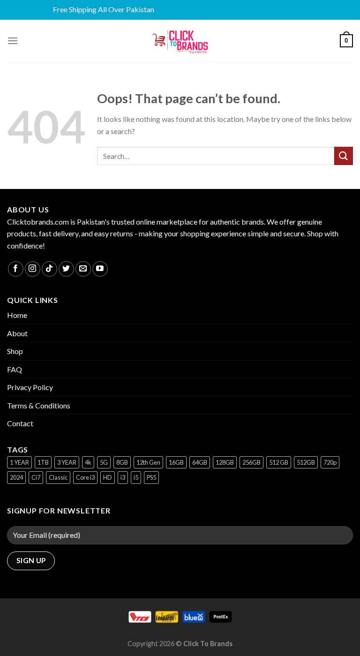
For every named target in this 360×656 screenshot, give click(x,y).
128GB (225, 462)
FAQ (14, 369)
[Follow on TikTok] (49, 269)
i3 (122, 477)
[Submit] (343, 156)
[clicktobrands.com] (180, 41)
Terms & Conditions (38, 405)
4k (88, 462)
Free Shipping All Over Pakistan (98, 9)
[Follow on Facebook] (15, 269)
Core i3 (85, 477)
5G (104, 462)
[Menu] (12, 40)
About (17, 333)
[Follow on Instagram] (32, 269)
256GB (251, 462)
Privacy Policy (30, 387)
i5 (136, 477)
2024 (16, 477)
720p (330, 462)
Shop (15, 351)
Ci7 (35, 477)
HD (107, 477)
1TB (43, 462)
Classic (58, 477)
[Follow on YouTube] (100, 269)
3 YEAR (66, 462)
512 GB (278, 462)
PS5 (151, 477)
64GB (199, 462)
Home (17, 314)
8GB (122, 462)
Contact (20, 423)
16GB (176, 462)
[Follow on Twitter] (66, 269)
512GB (306, 462)
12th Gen (148, 462)
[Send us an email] (83, 269)
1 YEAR (19, 462)
